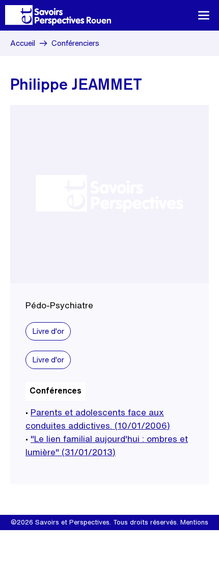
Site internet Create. (123, 537)
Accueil (22, 43)
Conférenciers (75, 43)
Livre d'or (48, 331)
